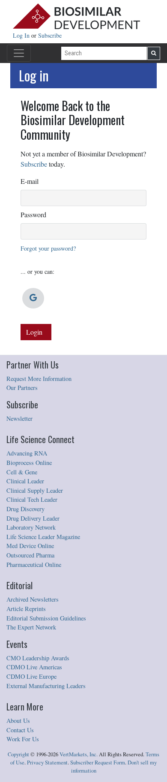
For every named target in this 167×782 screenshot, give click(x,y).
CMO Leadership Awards (37, 658)
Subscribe (50, 35)
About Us (18, 720)
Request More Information (39, 379)
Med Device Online (30, 546)
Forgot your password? (48, 248)
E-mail (30, 181)
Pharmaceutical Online (33, 564)
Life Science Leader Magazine (43, 537)
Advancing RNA (26, 453)
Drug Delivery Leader (33, 518)
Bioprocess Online (29, 462)
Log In (22, 35)
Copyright (18, 754)
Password (33, 214)
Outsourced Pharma (30, 555)
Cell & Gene (21, 472)
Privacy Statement (47, 762)
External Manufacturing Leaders (46, 686)
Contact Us (20, 730)
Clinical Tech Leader (31, 499)
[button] (33, 298)
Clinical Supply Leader (34, 490)
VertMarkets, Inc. (79, 754)
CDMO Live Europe (31, 676)
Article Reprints (26, 609)
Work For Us (22, 739)
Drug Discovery (25, 509)
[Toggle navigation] (19, 53)
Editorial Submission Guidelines (46, 618)
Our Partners (22, 388)
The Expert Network (31, 627)
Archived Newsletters (32, 599)
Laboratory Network (31, 527)
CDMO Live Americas (34, 667)
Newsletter (19, 418)
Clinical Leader (25, 481)
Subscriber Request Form (97, 762)
